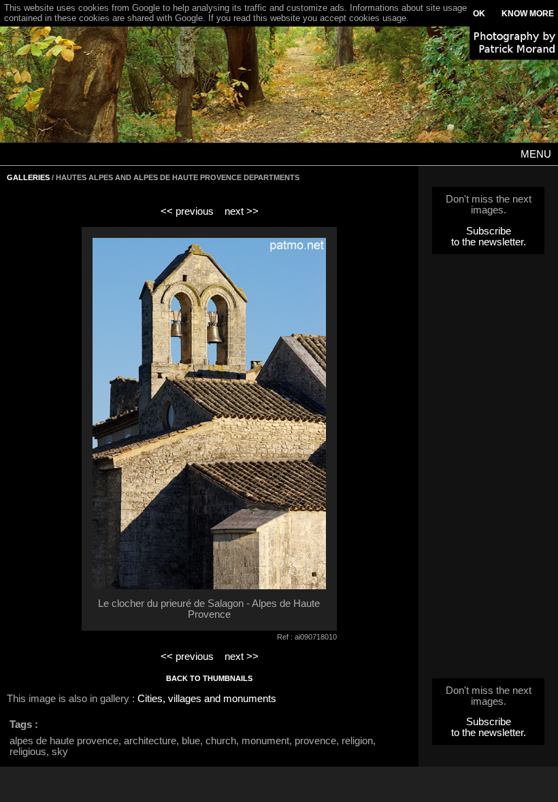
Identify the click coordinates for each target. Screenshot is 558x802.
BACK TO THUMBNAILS (209, 678)
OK (479, 13)
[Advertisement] (488, 470)
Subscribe (488, 231)
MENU (536, 154)
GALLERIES (28, 177)
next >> (242, 211)
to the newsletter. (488, 242)
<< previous (187, 211)
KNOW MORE (528, 13)
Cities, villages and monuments (206, 698)
